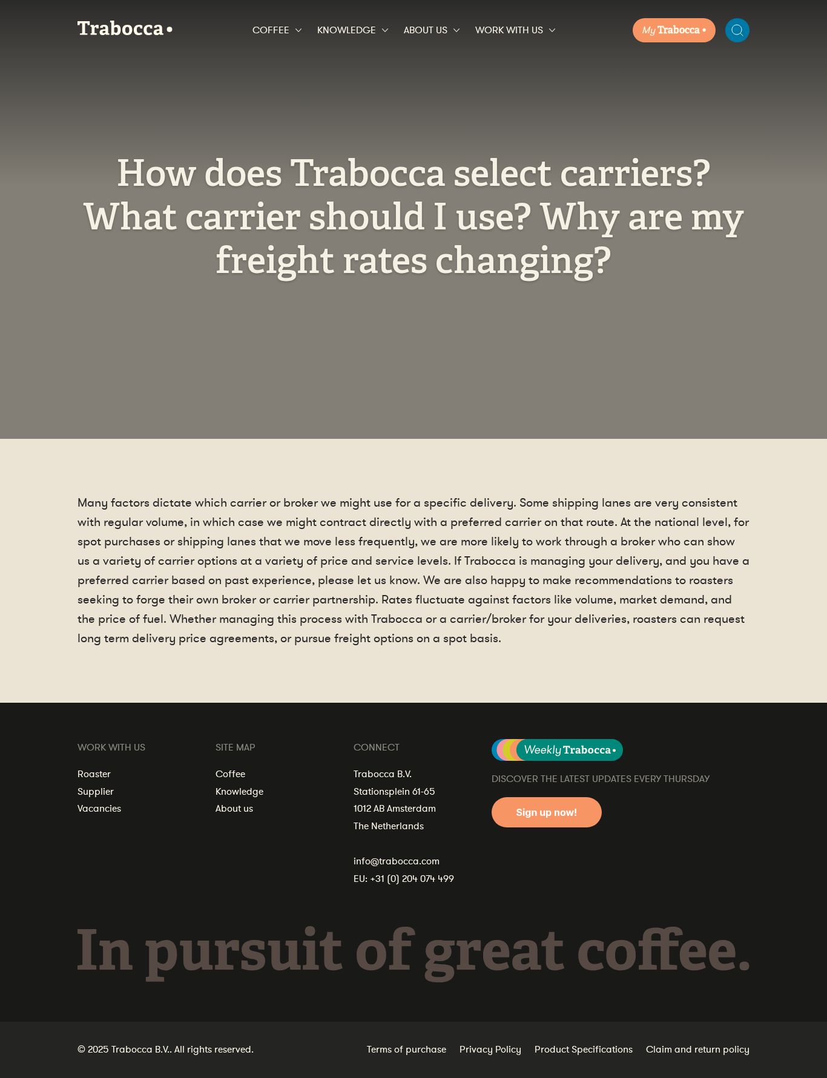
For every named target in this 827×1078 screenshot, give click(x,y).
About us (425, 30)
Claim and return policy (698, 1049)
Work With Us (509, 30)
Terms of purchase (406, 1049)
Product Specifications (584, 1049)
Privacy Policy (490, 1049)
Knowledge (346, 30)
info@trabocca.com (397, 861)
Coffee (270, 30)
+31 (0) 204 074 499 (412, 879)
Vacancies (99, 808)
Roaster (94, 774)
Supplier (95, 791)
